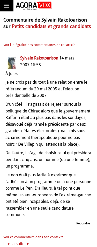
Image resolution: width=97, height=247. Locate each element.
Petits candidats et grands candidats (51, 26)
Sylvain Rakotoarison (39, 58)
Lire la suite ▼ (16, 243)
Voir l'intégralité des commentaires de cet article (39, 45)
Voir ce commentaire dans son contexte (33, 237)
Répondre (83, 223)
